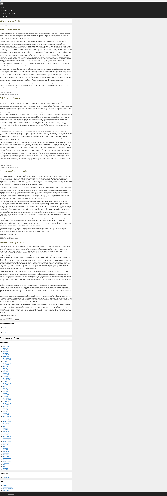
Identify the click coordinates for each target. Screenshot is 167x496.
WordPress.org (6, 490)
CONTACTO (5, 16)
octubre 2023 (6, 401)
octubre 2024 (6, 381)
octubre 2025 (6, 361)
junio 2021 (5, 446)
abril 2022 (5, 429)
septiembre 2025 (7, 363)
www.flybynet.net (11, 494)
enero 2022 (5, 434)
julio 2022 (5, 424)
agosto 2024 (6, 385)
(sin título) (5, 327)
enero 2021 (5, 454)
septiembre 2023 (7, 403)
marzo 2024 (6, 393)
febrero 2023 (6, 414)
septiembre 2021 (7, 441)
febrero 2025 (6, 375)
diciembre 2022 (7, 416)
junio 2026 (5, 350)
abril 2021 (5, 449)
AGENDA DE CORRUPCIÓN (9, 13)
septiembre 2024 (7, 383)
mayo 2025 (5, 370)
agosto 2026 (6, 346)
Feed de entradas (7, 487)
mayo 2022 (5, 428)
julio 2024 (5, 386)
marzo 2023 (6, 413)
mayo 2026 (5, 351)
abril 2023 (5, 411)
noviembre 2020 (7, 458)
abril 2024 (5, 391)
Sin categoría (9, 92)
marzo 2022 (6, 431)
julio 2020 (5, 464)
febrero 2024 (6, 394)
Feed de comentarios (8, 488)
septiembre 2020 (7, 461)
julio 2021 (5, 444)
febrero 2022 (6, 433)
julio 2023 (5, 406)
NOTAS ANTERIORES (8, 10)
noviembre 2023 (7, 400)
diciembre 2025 (7, 358)
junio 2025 (5, 368)
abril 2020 (5, 469)
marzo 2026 (6, 355)
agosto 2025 (6, 365)
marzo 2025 (6, 373)
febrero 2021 (6, 453)
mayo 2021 (5, 448)
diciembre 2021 (7, 436)
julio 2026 (5, 348)
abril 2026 (5, 353)
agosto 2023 (6, 404)
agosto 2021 (6, 443)
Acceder (5, 485)
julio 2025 (5, 366)
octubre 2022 (6, 419)
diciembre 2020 (7, 456)
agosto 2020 (6, 463)
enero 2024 (5, 396)
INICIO (4, 7)
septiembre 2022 (7, 421)
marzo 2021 (6, 451)
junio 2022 (5, 426)
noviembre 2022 (7, 418)
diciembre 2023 (7, 398)
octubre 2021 (6, 439)
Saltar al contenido (4, 1)
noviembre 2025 (7, 360)
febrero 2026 (6, 356)
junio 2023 (5, 408)
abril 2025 (5, 371)
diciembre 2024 (7, 378)
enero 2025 (5, 376)
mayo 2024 (5, 390)
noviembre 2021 (7, 438)
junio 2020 (5, 466)
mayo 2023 (5, 410)
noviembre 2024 (7, 380)
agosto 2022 (6, 423)
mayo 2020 (5, 468)
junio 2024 (5, 388)
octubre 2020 (6, 459)
